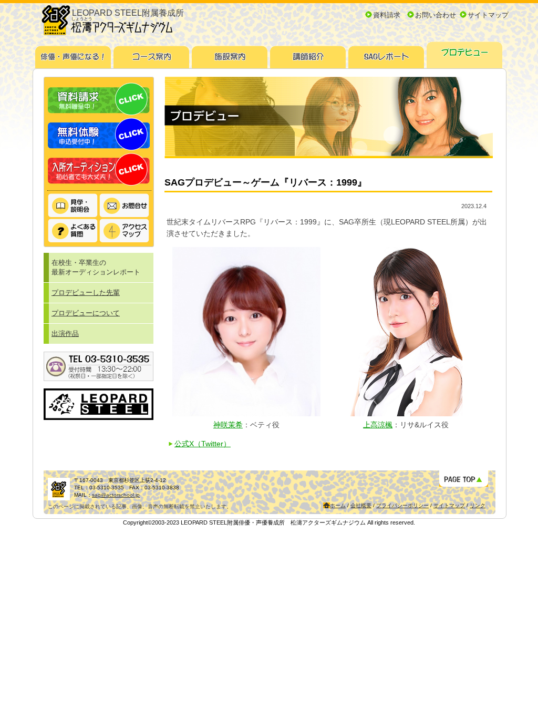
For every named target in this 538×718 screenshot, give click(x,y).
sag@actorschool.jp (116, 495)
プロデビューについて (85, 313)
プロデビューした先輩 (85, 292)
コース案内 (151, 53)
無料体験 (99, 134)
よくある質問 (73, 231)
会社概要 (360, 505)
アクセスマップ (124, 231)
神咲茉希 (228, 424)
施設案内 (230, 53)
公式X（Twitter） (202, 443)
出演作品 (65, 333)
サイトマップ (488, 15)
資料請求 (386, 15)
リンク (477, 505)
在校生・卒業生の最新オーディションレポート (95, 267)
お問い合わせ (435, 15)
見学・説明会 (73, 206)
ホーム (338, 505)
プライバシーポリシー (402, 505)
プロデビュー (465, 53)
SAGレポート (386, 53)
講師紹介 (308, 53)
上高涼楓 (377, 424)
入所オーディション (99, 169)
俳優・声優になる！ (73, 53)
